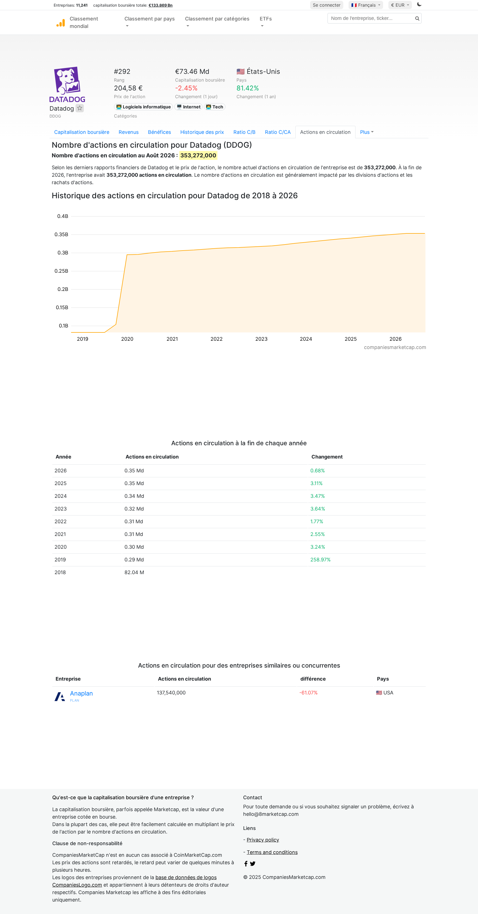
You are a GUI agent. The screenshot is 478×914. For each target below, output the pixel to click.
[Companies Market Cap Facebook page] (246, 865)
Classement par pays (149, 19)
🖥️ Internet (188, 107)
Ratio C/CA (278, 132)
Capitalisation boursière (81, 132)
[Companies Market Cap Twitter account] (253, 865)
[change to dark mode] (419, 5)
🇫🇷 (363, 5)
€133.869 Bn (161, 5)
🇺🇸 (258, 71)
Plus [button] (365, 132)
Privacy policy (263, 840)
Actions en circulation (325, 132)
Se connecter (327, 5)
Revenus (129, 132)
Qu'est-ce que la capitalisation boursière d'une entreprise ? (123, 797)
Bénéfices (159, 132)
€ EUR (398, 5)
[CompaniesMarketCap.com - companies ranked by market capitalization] (60, 22)
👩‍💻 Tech (214, 107)
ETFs (266, 19)
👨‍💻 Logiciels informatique (143, 107)
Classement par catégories (217, 19)
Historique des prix (202, 132)
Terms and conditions (272, 852)
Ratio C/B (244, 132)
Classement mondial (84, 22)
